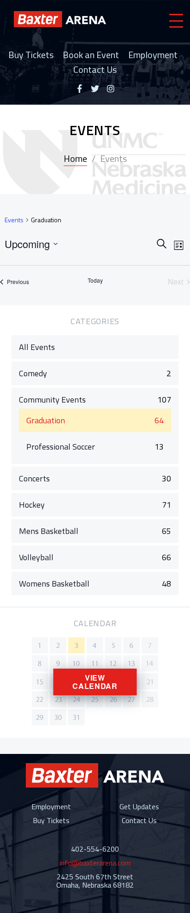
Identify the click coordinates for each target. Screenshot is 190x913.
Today (95, 280)
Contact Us (95, 70)
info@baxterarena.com (95, 862)
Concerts (34, 478)
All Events (37, 347)
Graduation (45, 420)
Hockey (32, 504)
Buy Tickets (30, 55)
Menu (176, 21)
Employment (153, 55)
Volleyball (36, 557)
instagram (111, 88)
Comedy (33, 373)
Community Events (52, 399)
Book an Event (91, 55)
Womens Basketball (54, 583)
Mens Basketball (48, 531)
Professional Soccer (60, 446)
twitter (95, 88)
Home (75, 158)
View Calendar (94, 681)
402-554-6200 (95, 848)
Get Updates (139, 806)
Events (14, 220)
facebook (79, 88)
